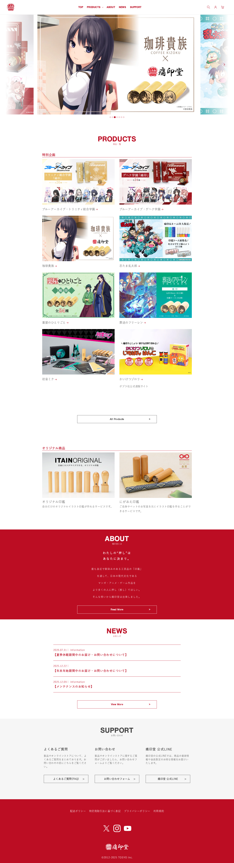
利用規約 (158, 811)
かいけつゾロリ (130, 379)
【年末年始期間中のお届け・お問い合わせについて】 (90, 670)
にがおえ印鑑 (129, 501)
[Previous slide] (10, 64)
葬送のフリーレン (131, 322)
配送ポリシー (78, 811)
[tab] (110, 117)
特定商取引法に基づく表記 (105, 811)
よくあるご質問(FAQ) (66, 779)
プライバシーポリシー (137, 811)
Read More (117, 609)
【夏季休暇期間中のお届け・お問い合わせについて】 (90, 654)
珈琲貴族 (48, 265)
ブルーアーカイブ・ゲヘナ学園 (140, 209)
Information (77, 650)
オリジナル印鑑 (53, 501)
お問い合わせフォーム (117, 779)
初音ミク (48, 379)
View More (117, 704)
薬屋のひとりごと (54, 322)
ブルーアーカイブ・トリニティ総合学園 (69, 209)
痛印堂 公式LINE (168, 779)
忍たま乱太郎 (128, 265)
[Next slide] (224, 64)
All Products (117, 419)
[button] (95, 7)
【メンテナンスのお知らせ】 (73, 686)
